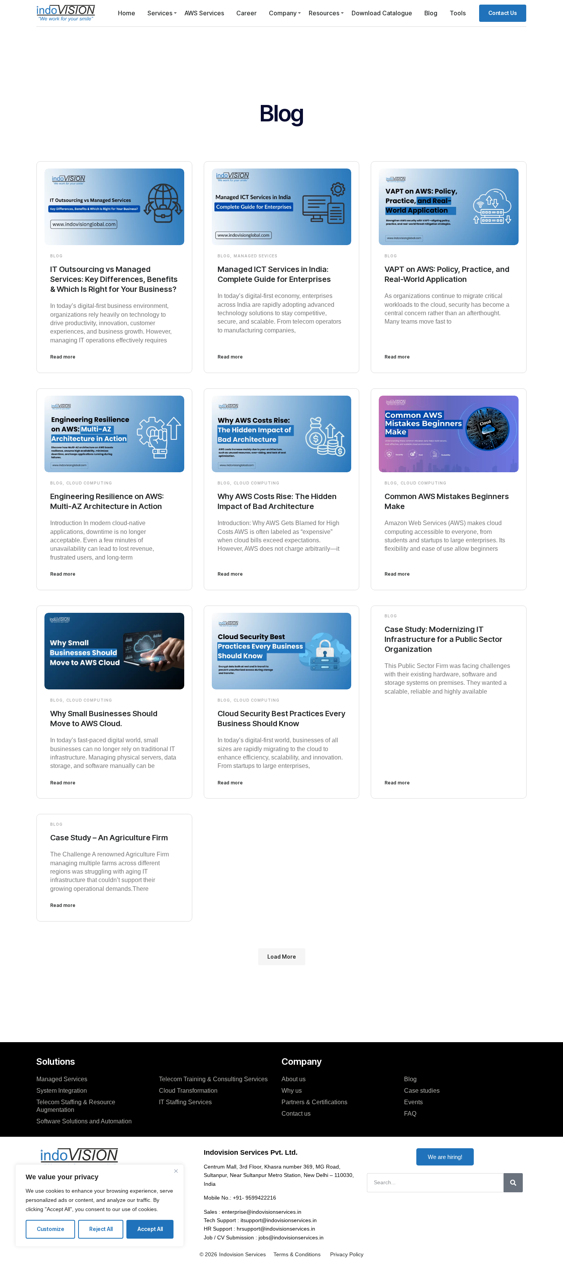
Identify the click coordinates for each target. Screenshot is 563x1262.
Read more (62, 357)
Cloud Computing (89, 483)
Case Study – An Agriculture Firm (109, 837)
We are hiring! (445, 1157)
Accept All (150, 1229)
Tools (458, 13)
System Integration (61, 1090)
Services (159, 13)
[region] (99, 1205)
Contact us (296, 1113)
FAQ (410, 1113)
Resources (324, 13)
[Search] (513, 1182)
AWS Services (204, 13)
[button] (281, 957)
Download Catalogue (382, 13)
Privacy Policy (346, 1254)
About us (294, 1079)
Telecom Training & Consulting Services (213, 1079)
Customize (50, 1229)
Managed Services (61, 1079)
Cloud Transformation (188, 1090)
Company (282, 13)
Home (126, 13)
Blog (430, 13)
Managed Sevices (256, 256)
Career (246, 13)
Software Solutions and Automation (84, 1121)
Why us (292, 1090)
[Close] (175, 1170)
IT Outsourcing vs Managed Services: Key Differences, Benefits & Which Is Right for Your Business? (114, 279)
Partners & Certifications (314, 1102)
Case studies (422, 1090)
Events (413, 1102)
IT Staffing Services (185, 1102)
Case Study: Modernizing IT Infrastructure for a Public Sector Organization (443, 639)
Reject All (101, 1229)
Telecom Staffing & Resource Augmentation (75, 1106)
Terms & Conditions (297, 1254)
